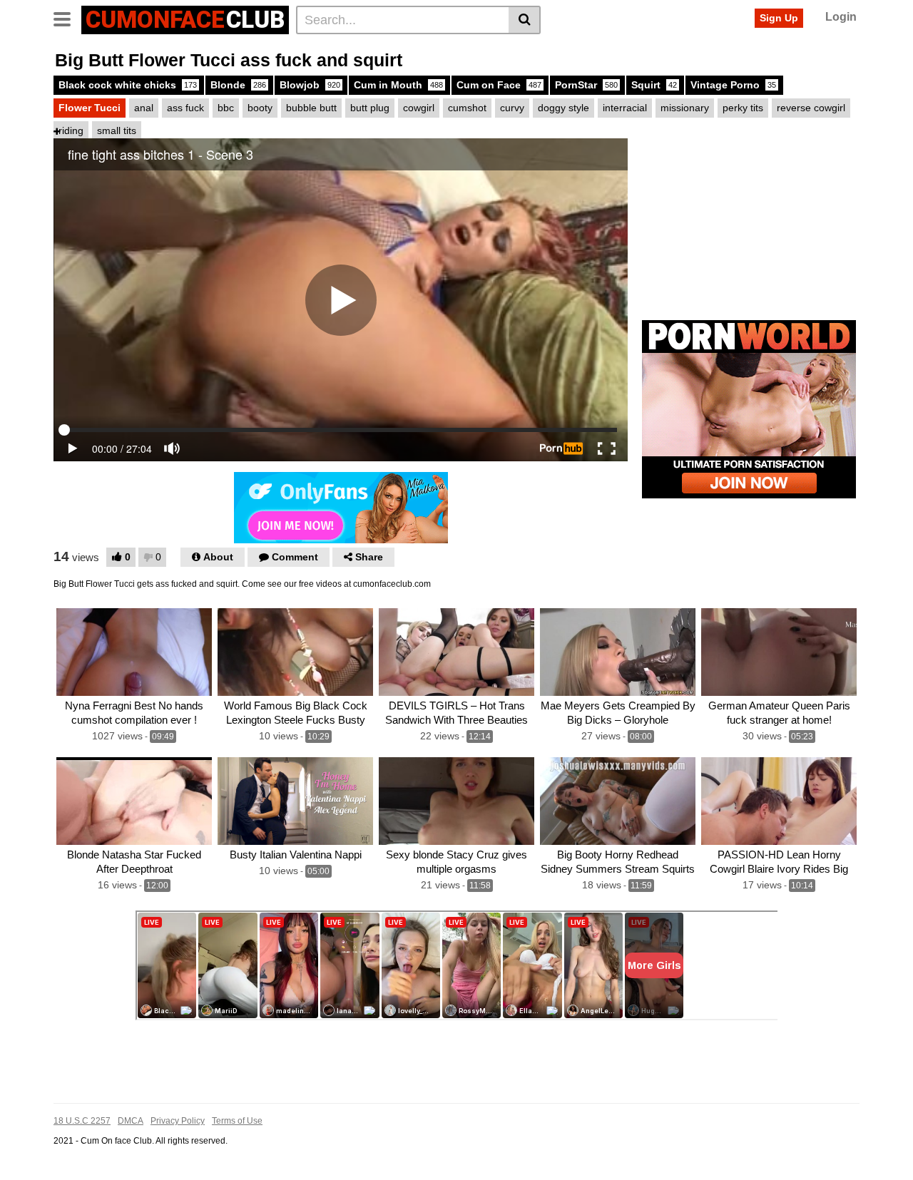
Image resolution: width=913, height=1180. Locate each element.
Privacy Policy (178, 1121)
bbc (226, 107)
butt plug (369, 107)
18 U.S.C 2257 (82, 1121)
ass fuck (185, 107)
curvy (512, 107)
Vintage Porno (733, 85)
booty (260, 107)
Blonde (238, 85)
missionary (684, 107)
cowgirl (418, 107)
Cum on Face (498, 85)
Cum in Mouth (398, 85)
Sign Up (779, 18)
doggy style (563, 107)
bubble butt (311, 107)
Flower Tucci (89, 107)
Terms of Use (237, 1121)
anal (143, 107)
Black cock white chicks (127, 85)
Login (841, 17)
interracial (625, 107)
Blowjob (310, 85)
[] (525, 20)
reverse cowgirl (811, 107)
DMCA (130, 1121)
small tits (116, 130)
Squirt (654, 85)
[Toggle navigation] (67, 18)
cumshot (467, 107)
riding (70, 130)
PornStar (586, 85)
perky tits (743, 107)
